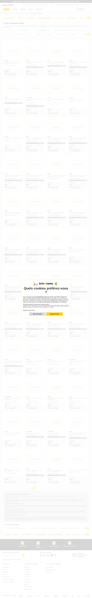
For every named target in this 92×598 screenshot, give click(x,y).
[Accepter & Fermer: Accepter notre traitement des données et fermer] (54, 314)
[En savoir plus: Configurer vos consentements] (37, 314)
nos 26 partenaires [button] (39, 296)
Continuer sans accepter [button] (29, 309)
